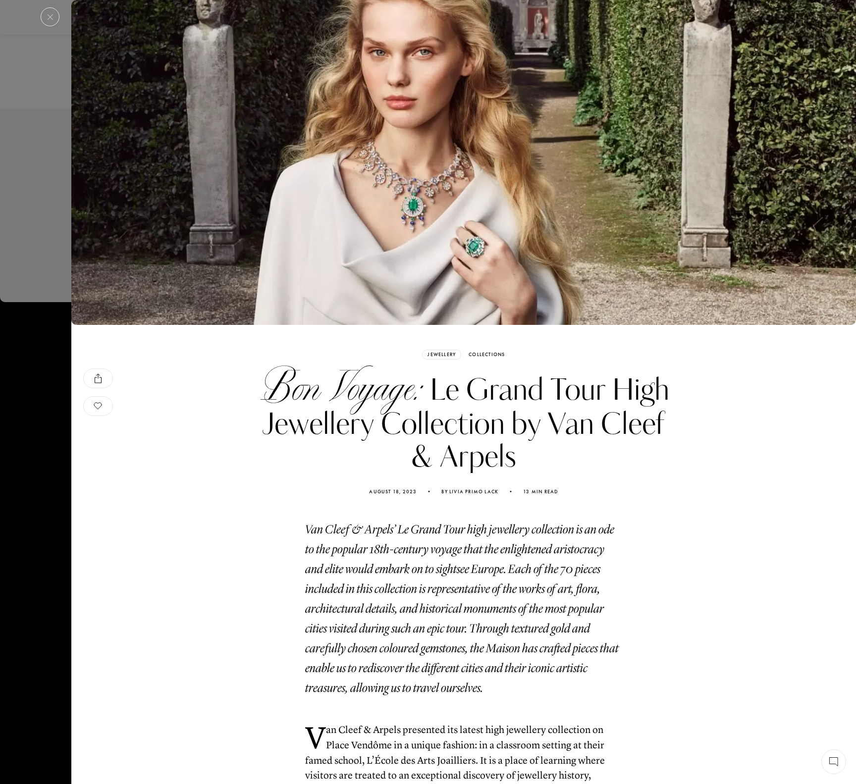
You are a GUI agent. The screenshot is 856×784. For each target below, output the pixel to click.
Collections (487, 355)
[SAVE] (98, 406)
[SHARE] (98, 378)
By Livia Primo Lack (469, 492)
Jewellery (442, 354)
